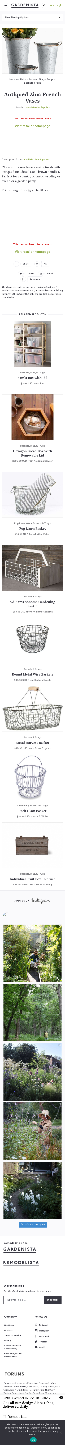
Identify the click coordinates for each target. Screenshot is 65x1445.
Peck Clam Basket (32, 811)
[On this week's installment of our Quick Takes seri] (32, 1131)
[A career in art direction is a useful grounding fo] (32, 1190)
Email (42, 1347)
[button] (44, 5)
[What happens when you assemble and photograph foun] (32, 1012)
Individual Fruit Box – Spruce (32, 879)
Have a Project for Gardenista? (13, 1355)
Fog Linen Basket (32, 529)
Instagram (44, 1331)
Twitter (43, 1342)
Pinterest (43, 1325)
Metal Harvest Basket (32, 743)
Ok (33, 1439)
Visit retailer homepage (32, 126)
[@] (12, 917)
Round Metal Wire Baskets (32, 675)
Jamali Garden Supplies (37, 107)
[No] (60, 1432)
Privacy (7, 1340)
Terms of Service (12, 1335)
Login (59, 5)
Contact (8, 1330)
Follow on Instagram (35, 1225)
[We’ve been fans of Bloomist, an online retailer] (32, 953)
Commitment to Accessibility (12, 1347)
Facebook (44, 1336)
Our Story (9, 1325)
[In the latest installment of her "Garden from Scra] (32, 1072)
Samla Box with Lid (32, 378)
